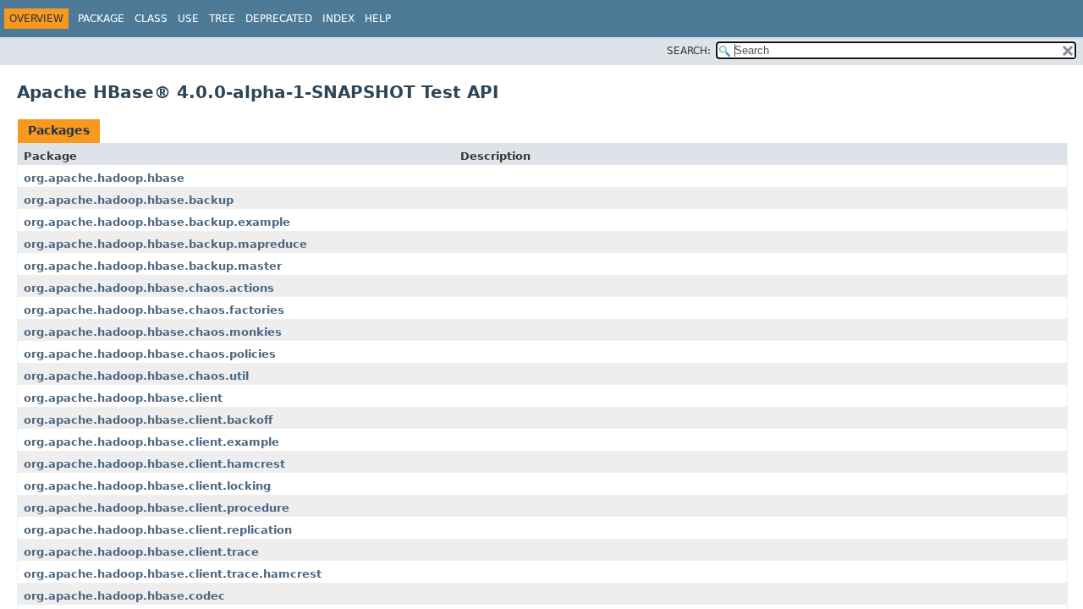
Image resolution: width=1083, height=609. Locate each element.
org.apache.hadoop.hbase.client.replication (158, 530)
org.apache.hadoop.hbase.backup (129, 200)
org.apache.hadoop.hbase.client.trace (141, 552)
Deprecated (278, 19)
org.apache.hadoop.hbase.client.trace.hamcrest (173, 574)
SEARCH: (689, 51)
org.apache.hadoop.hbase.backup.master (153, 266)
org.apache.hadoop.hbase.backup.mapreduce (165, 244)
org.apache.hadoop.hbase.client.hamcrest (154, 464)
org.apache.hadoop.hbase (104, 178)
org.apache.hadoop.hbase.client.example (151, 442)
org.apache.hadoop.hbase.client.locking (147, 486)
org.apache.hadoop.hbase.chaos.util (136, 376)
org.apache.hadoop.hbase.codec (124, 596)
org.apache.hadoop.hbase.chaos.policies (150, 354)
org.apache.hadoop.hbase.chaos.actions (149, 288)
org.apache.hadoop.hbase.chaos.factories (154, 310)
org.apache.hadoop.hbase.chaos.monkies (153, 332)
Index (338, 19)
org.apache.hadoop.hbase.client (123, 398)
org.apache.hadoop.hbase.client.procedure (156, 508)
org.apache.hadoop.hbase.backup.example (157, 222)
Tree (222, 19)
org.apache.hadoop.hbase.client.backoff (148, 420)
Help (378, 19)
